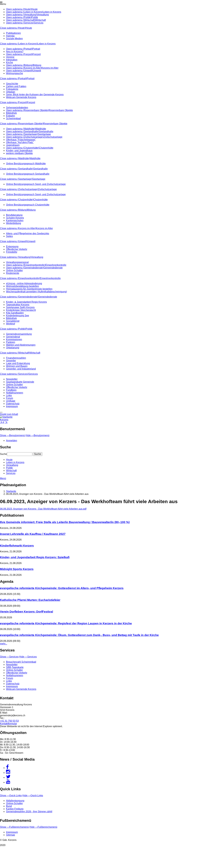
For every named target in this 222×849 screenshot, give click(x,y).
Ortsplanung (12, 347)
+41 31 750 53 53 (9, 721)
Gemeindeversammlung (19, 334)
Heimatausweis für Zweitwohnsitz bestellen (29, 289)
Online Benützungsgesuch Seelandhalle (27, 174)
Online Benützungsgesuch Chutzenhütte (27, 204)
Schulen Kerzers (15, 217)
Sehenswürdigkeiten (17, 107)
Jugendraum (12, 145)
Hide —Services (28, 656)
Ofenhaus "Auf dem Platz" (20, 142)
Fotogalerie (12, 89)
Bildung (37, 65)
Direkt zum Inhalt (9, 414)
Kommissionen (14, 339)
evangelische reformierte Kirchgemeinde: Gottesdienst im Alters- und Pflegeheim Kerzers (62, 588)
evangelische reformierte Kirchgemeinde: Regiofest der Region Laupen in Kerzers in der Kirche (66, 623)
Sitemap (10, 835)
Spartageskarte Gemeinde (20, 382)
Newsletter (12, 379)
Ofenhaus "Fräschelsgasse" (21, 139)
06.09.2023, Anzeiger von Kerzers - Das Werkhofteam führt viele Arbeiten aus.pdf (43, 509)
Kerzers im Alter (50, 68)
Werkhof (10, 323)
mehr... (3, 643)
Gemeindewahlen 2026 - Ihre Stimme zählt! (29, 811)
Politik (34, 17)
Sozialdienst (12, 321)
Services (38, 22)
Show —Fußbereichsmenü (14, 827)
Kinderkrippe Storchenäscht (21, 310)
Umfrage (10, 401)
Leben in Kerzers (52, 12)
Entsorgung (12, 246)
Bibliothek (11, 113)
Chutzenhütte (46, 148)
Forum (9, 398)
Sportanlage (44, 134)
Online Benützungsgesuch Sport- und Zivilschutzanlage (36, 184)
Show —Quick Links (11, 795)
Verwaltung (43, 14)
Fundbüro (11, 390)
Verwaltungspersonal (17, 262)
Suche (3, 454)
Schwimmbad (13, 118)
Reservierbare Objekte (61, 110)
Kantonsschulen (14, 220)
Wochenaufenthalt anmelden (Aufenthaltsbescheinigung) (36, 291)
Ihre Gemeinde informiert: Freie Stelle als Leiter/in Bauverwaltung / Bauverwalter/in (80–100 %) (65, 522)
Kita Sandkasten (15, 313)
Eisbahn (10, 115)
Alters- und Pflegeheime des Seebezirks (27, 233)
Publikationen (13, 33)
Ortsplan (10, 92)
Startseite (11, 491)
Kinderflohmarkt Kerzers (17, 545)
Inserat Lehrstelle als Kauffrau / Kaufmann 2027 (33, 534)
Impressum (12, 406)
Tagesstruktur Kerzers (17, 304)
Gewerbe (11, 360)
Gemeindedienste (53, 267)
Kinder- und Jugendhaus (19, 150)
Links (9, 395)
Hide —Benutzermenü (37, 435)
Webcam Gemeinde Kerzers (21, 97)
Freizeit (37, 54)
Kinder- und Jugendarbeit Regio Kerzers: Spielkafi (34, 557)
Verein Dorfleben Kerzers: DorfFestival (26, 611)
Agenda (10, 36)
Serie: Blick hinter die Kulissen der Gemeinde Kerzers (35, 94)
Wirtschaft (40, 20)
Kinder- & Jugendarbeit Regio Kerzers (26, 302)
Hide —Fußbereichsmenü (43, 827)
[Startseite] (6, 417)
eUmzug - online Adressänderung (24, 283)
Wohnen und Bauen (16, 366)
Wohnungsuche (14, 73)
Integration (11, 59)
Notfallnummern (14, 392)
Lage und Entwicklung (18, 363)
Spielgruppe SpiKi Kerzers (20, 307)
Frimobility (11, 252)
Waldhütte (40, 128)
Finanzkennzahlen (16, 358)
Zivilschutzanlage (52, 137)
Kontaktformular (8, 723)
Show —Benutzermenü (12, 435)
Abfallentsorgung (15, 800)
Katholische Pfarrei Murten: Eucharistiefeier (30, 600)
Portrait (36, 49)
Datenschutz (12, 403)
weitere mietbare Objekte (19, 153)
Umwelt (37, 70)
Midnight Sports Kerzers (17, 569)
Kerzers (4, 419)
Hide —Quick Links (32, 795)
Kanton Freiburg (14, 809)
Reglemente (12, 273)
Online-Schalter (14, 270)
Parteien (10, 342)
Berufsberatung (14, 215)
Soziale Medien (14, 38)
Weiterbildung (13, 223)
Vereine (10, 57)
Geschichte (12, 83)
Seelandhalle (46, 131)
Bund (9, 806)
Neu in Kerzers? (14, 51)
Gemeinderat (13, 336)
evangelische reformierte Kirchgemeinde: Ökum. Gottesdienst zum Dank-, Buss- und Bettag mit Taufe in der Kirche (79, 635)
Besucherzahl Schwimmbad (21, 662)
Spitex (9, 236)
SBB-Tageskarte (15, 667)
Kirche (9, 62)
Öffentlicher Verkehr (16, 249)
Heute (34, 9)
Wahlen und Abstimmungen (20, 345)
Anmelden (11, 440)
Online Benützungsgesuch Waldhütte (26, 163)
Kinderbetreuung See (17, 315)
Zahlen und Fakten (16, 86)
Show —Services (9, 656)
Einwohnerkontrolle (55, 265)
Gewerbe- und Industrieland (21, 369)
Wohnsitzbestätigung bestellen (22, 286)
